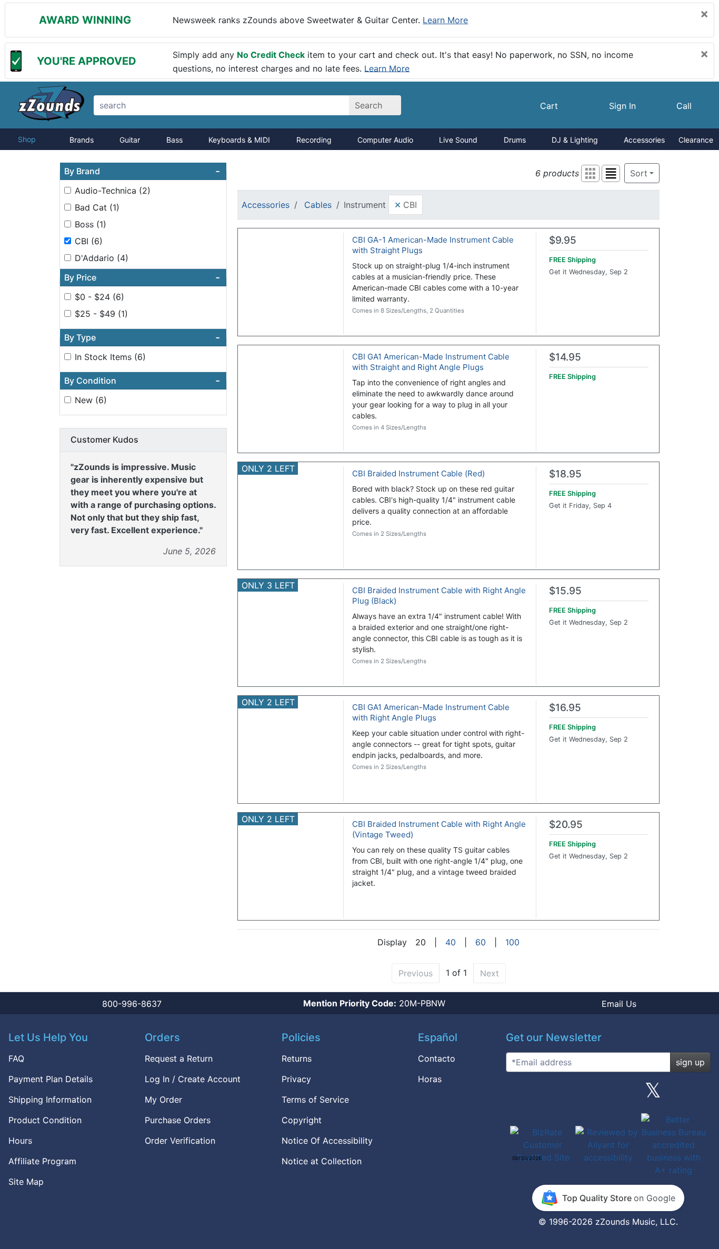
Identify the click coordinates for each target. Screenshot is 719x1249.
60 (480, 942)
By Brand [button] (142, 171)
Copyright (302, 1120)
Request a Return (179, 1058)
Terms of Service (315, 1099)
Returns (297, 1058)
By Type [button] (142, 337)
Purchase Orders (178, 1120)
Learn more (445, 20)
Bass (174, 139)
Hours (20, 1140)
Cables (318, 204)
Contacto (436, 1058)
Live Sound (458, 139)
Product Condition (45, 1120)
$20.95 (566, 824)
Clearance (695, 139)
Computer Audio (385, 139)
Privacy (296, 1079)
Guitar (129, 139)
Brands (81, 139)
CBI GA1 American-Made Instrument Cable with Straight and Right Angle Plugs (431, 362)
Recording (314, 139)
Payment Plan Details (50, 1079)
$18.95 (565, 473)
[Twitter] (653, 1094)
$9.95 (562, 240)
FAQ (16, 1058)
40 (450, 942)
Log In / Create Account (193, 1079)
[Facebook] (563, 1094)
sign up (690, 1062)
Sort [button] (638, 173)
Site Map (26, 1181)
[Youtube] (698, 1094)
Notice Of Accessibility (327, 1140)
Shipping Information (50, 1099)
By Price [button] (142, 277)
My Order (163, 1099)
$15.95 (565, 590)
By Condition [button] (142, 380)
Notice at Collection (322, 1161)
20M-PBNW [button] (374, 1003)
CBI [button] (405, 204)
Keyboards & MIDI (239, 139)
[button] (590, 173)
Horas (430, 1079)
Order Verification (180, 1140)
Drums (515, 139)
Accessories (644, 139)
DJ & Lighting (575, 139)
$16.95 (565, 707)
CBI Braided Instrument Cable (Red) (418, 473)
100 (512, 942)
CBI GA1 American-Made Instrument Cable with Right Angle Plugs (431, 712)
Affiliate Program (42, 1161)
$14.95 (565, 357)
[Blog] (518, 1094)
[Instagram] (608, 1094)
